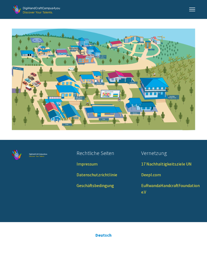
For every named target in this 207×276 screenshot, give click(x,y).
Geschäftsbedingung (95, 185)
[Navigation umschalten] (192, 9)
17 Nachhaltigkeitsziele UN (166, 164)
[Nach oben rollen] (195, 264)
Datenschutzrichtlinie (97, 174)
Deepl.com (151, 174)
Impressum (87, 164)
